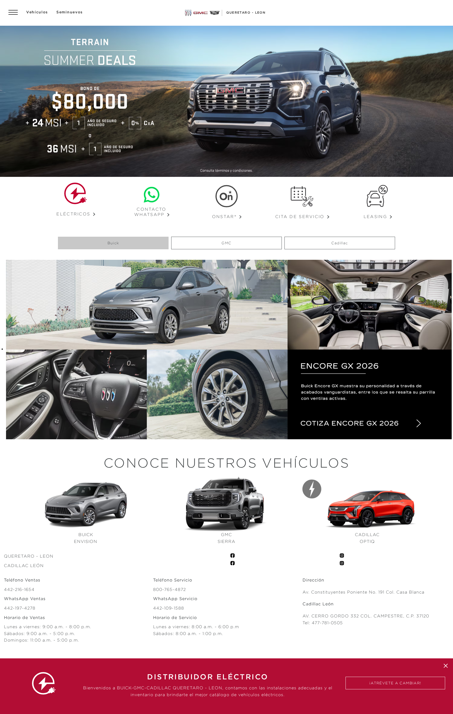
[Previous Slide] (6, 101)
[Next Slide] (446, 101)
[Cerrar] (446, 666)
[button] (151, 214)
